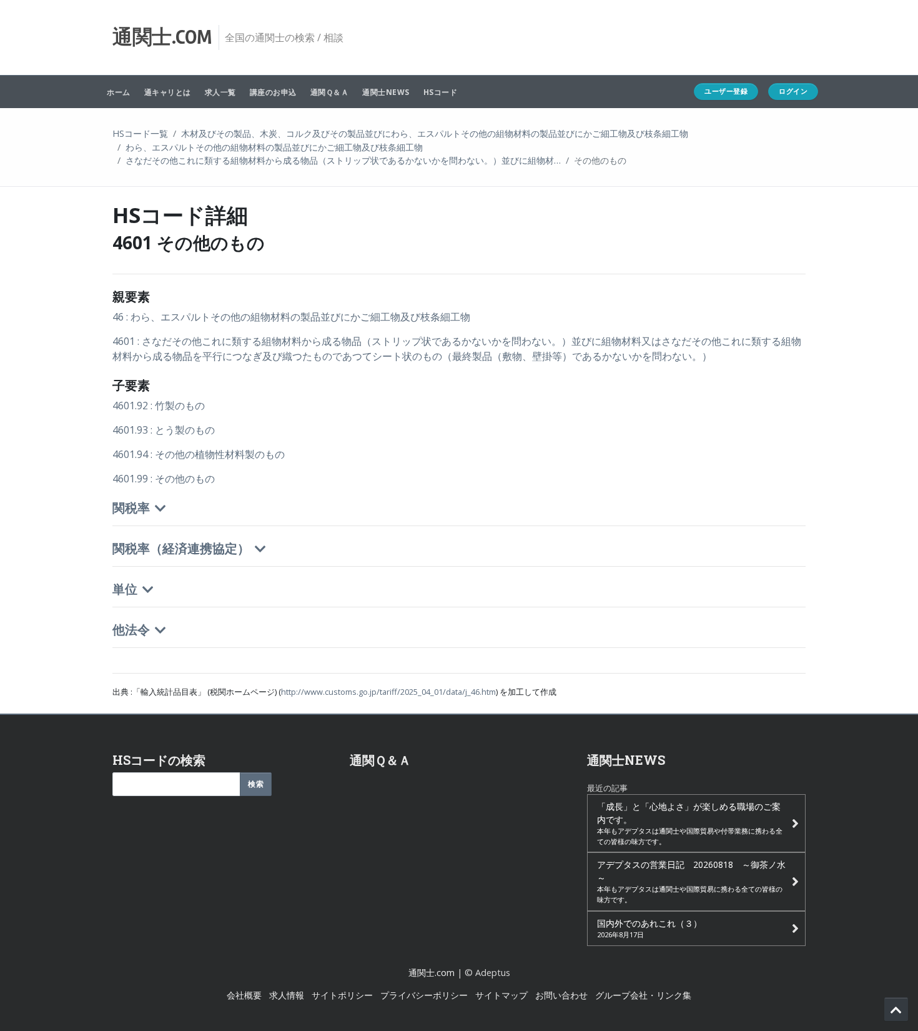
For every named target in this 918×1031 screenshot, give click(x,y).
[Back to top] (896, 1009)
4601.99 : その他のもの (163, 479)
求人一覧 (220, 92)
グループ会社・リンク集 (643, 995)
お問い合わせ (561, 995)
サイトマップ (501, 995)
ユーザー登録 (726, 91)
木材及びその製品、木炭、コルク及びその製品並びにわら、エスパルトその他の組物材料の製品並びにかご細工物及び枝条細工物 (434, 133)
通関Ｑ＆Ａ (329, 92)
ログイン (793, 91)
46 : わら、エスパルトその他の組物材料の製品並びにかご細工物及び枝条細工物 (291, 317)
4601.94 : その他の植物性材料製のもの (198, 454)
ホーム (119, 92)
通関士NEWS (386, 92)
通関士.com (431, 973)
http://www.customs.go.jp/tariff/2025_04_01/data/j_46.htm (388, 691)
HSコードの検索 (158, 760)
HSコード (440, 92)
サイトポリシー (342, 995)
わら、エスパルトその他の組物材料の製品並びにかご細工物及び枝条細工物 (274, 147)
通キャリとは (167, 92)
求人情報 (286, 995)
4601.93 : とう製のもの (163, 430)
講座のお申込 (273, 92)
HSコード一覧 (140, 133)
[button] (459, 518)
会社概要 (244, 995)
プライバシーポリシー (424, 995)
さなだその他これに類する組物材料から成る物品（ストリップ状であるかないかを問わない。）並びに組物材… (343, 160)
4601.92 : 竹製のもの (158, 405)
